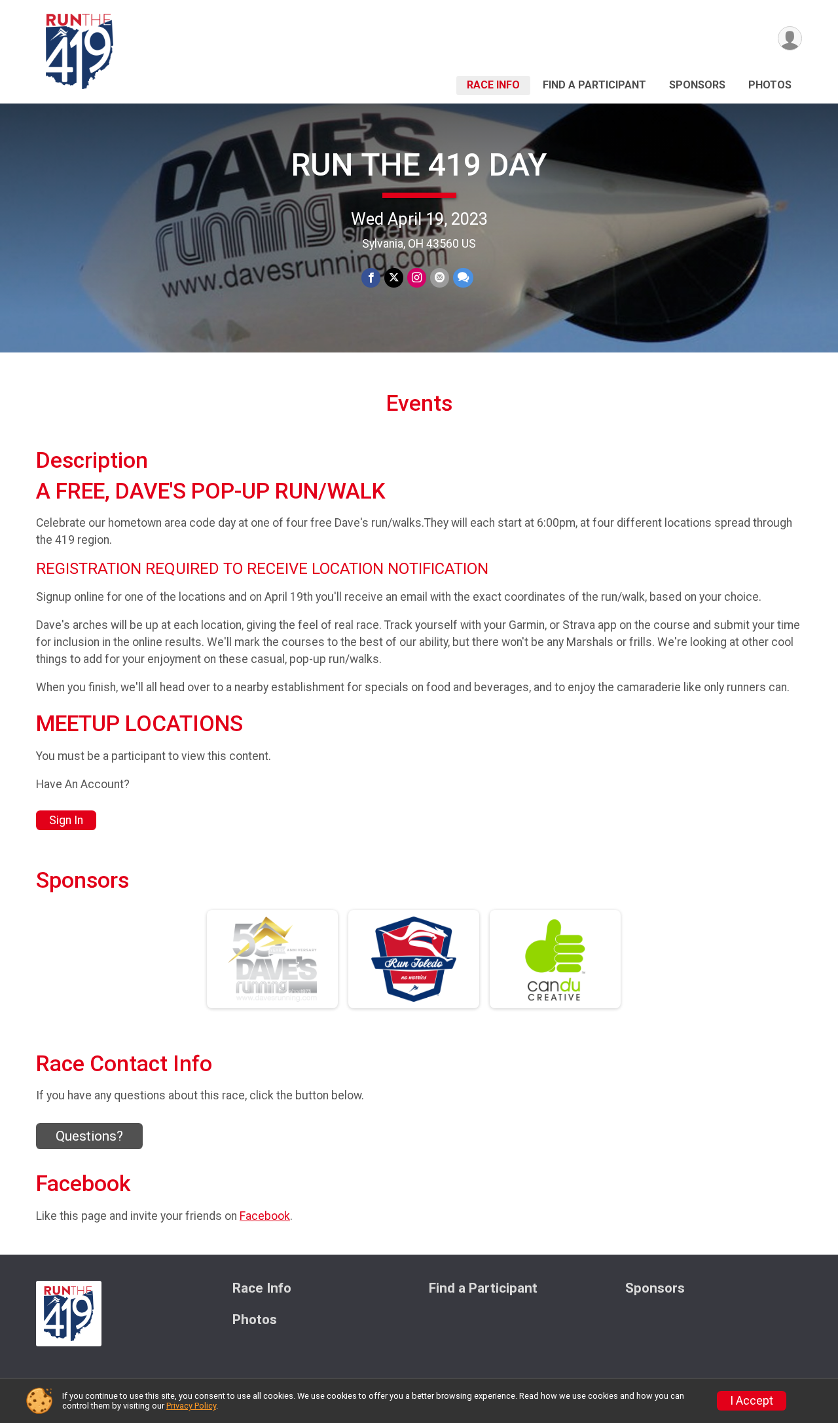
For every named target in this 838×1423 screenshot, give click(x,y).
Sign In (66, 820)
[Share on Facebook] (370, 277)
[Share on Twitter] (393, 277)
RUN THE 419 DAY (419, 164)
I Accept (751, 1400)
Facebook (265, 1216)
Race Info (493, 85)
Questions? (89, 1136)
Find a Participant (594, 85)
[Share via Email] (439, 277)
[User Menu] (790, 38)
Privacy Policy (191, 1406)
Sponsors (697, 85)
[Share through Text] (463, 277)
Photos (770, 85)
